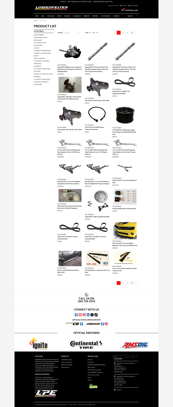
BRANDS (87, 16)
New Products (65, 367)
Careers (90, 380)
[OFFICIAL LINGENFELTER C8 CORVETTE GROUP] (81, 323)
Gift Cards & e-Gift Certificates (79, 1)
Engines (67, 16)
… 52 (131, 32)
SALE (42, 16)
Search (130, 16)
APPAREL (95, 16)
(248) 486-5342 (118, 372)
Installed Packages (66, 359)
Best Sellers (38, 40)
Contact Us (91, 362)
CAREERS (116, 16)
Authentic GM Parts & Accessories (41, 83)
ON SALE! (36, 48)
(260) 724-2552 (114, 5)
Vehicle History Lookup (94, 370)
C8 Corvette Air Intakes (42, 79)
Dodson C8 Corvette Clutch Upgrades (43, 75)
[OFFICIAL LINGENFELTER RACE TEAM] (102, 323)
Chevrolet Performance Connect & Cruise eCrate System (42, 53)
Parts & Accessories (66, 362)
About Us (90, 359)
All (97, 32)
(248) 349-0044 (118, 385)
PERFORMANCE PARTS (40, 37)
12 (90, 32)
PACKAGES (51, 16)
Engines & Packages (66, 364)
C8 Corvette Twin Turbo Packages (42, 70)
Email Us (119, 390)
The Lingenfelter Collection (95, 372)
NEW (36, 16)
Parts (59, 16)
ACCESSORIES (105, 16)
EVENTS (63, 1)
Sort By (60, 32)
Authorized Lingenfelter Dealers (97, 364)
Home (35, 20)
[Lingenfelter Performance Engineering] (51, 8)
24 (93, 32)
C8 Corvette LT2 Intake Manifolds (41, 62)
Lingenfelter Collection (102, 1)
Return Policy (91, 367)
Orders (124, 5)
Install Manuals (39, 58)
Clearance (77, 16)
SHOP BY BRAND (39, 35)
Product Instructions (93, 375)
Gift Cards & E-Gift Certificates (40, 44)
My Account (133, 5)
